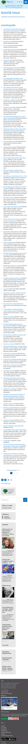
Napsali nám (4, 729)
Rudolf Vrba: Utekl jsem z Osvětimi (12, 265)
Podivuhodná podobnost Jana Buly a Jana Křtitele (7, 627)
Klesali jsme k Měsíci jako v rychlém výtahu (15, 231)
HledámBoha (7, 715)
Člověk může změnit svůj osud (11, 49)
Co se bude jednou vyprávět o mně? (13, 78)
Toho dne (6, 289)
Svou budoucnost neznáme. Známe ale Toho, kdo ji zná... (7, 609)
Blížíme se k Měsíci (8, 316)
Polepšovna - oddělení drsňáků (11, 100)
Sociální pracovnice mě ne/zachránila (13, 425)
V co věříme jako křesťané (7, 735)
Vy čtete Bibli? (7, 440)
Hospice (8, 714)
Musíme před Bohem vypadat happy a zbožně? (7, 668)
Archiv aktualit (5, 645)
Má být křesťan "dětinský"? (7, 658)
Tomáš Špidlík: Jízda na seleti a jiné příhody (14, 429)
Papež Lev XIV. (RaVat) (16, 714)
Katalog (2, 734)
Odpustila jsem (7, 41)
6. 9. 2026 (9, 507)
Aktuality (5, 524)
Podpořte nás (4, 730)
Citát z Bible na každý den (16, 7)
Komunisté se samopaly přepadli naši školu (15, 359)
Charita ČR (3, 714)
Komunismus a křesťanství (10, 353)
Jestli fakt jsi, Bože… (8, 197)
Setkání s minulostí (8, 420)
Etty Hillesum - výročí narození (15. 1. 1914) (15, 176)
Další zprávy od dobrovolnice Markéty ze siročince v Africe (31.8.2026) (8, 532)
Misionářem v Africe (8, 370)
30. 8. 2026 (4, 507)
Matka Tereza (6, 585)
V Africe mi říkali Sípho (9, 141)
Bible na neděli (7, 505)
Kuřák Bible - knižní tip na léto (11, 365)
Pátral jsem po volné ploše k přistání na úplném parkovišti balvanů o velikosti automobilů (14, 396)
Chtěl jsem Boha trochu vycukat (12, 67)
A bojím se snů (7, 60)
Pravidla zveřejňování (6, 732)
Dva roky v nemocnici (9, 344)
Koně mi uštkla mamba (9, 242)
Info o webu (3, 727)
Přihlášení (5, 514)
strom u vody (10, 492)
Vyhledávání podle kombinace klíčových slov (13, 16)
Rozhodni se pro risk (9, 403)
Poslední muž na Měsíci (9, 107)
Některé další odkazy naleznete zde (19, 715)
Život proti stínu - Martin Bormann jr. (13, 303)
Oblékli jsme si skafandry (10, 389)
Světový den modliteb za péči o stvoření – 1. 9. (8, 561)
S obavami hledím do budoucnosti (12, 278)
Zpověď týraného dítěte (9, 147)
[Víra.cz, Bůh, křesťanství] (7, 2)
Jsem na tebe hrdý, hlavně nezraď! (12, 206)
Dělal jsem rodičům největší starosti (13, 170)
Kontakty (3, 726)
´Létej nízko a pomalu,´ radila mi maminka (14, 293)
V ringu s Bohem (7, 45)
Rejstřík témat (7, 483)
